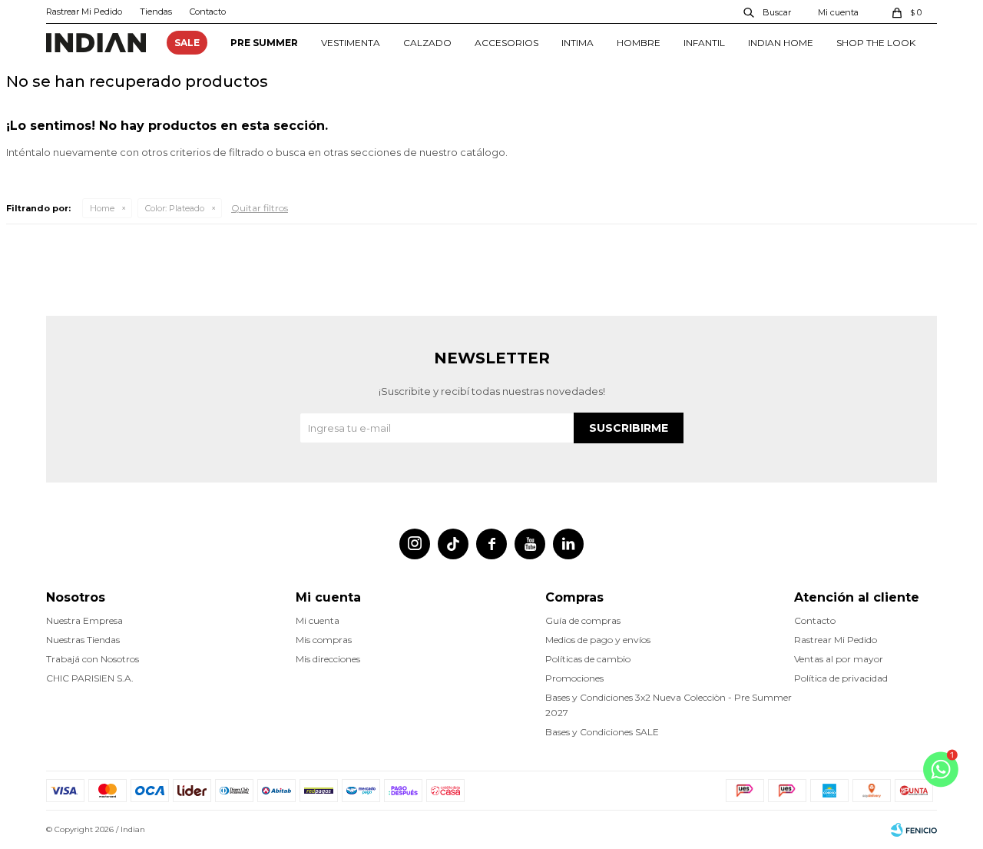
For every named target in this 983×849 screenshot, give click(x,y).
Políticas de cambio (588, 659)
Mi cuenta (317, 620)
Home (102, 208)
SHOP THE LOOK (875, 42)
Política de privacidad (841, 678)
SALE (187, 42)
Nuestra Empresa (84, 620)
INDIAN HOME (780, 42)
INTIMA (577, 42)
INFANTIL (704, 42)
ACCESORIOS (506, 42)
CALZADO (427, 42)
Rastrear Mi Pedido (84, 11)
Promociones (574, 678)
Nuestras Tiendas (83, 639)
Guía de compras (583, 620)
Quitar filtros (259, 208)
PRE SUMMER (264, 42)
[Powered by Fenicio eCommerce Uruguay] (914, 829)
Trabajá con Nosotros (92, 659)
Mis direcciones (328, 659)
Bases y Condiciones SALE (602, 732)
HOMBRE (638, 42)
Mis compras (324, 639)
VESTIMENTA (350, 42)
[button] (768, 11)
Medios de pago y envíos (597, 639)
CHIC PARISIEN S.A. (90, 678)
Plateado (174, 208)
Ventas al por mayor (838, 659)
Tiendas (156, 11)
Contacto (208, 11)
